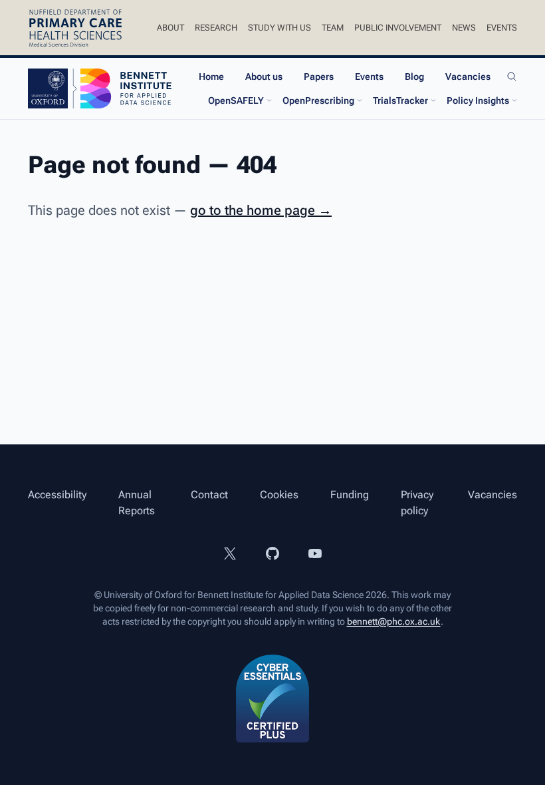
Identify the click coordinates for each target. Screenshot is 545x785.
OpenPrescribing (318, 100)
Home (211, 76)
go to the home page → (261, 210)
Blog (414, 76)
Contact (209, 494)
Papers (319, 76)
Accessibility (57, 494)
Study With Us (279, 28)
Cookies (279, 494)
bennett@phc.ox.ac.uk (394, 621)
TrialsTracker (400, 100)
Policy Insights (478, 100)
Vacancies (467, 76)
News (464, 28)
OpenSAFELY (236, 100)
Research (216, 28)
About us (263, 76)
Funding (349, 494)
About (170, 28)
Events (502, 28)
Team (333, 28)
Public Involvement (397, 28)
